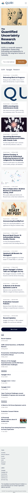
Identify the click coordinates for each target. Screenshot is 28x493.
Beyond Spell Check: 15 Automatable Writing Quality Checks (12, 237)
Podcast (3, 458)
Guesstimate (4, 474)
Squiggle (9, 69)
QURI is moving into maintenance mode (10, 107)
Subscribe (21, 62)
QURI (3, 69)
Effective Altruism (5, 454)
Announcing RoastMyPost (13, 221)
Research (16, 69)
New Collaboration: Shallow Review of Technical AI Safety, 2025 (14, 190)
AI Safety (3, 452)
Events (2, 456)
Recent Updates (9, 318)
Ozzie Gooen (6, 75)
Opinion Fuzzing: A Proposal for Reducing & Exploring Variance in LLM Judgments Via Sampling (13, 157)
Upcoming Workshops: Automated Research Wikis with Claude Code (14, 138)
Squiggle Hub (4, 472)
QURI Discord (4, 477)
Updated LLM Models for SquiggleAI (12, 254)
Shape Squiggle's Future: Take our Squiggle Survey (13, 270)
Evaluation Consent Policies (11, 303)
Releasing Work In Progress (14, 77)
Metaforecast (4, 476)
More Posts (14, 329)
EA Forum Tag (4, 479)
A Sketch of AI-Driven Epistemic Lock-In (11, 286)
